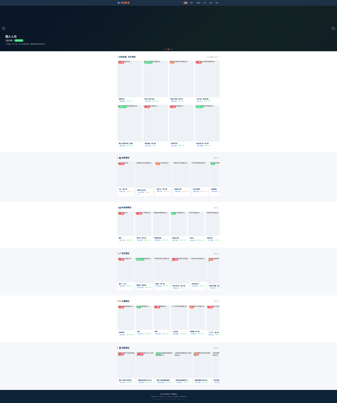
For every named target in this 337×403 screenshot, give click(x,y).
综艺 (204, 3)
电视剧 (198, 3)
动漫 (210, 3)
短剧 (216, 3)
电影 (191, 3)
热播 (185, 3)
